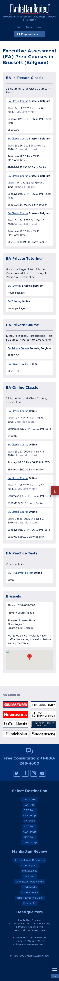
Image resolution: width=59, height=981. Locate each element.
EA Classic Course (18, 101)
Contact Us (29, 903)
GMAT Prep (29, 799)
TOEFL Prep (29, 842)
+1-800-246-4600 (35, 944)
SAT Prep (29, 821)
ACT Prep (29, 826)
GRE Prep (29, 810)
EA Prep (30, 805)
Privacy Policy (29, 892)
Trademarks (29, 887)
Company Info (29, 865)
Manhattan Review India (29, 881)
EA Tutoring (14, 285)
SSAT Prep (29, 831)
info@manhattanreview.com (29, 937)
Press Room (29, 871)
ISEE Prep (29, 837)
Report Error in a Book (29, 898)
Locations (29, 876)
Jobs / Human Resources (30, 860)
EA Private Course (18, 348)
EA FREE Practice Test (20, 572)
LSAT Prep (29, 815)
